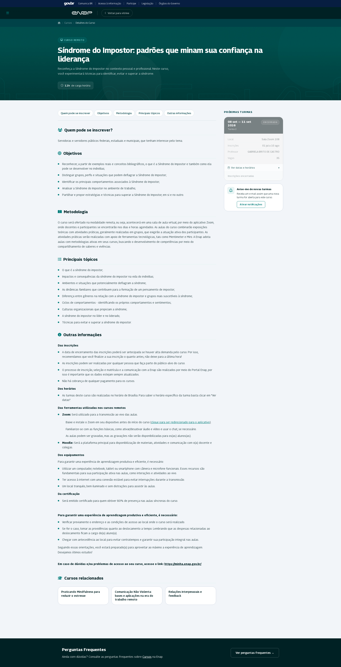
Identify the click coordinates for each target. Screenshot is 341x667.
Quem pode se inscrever (75, 113)
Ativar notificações (251, 204)
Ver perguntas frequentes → (255, 652)
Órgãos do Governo (169, 3)
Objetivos (103, 113)
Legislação (147, 3)
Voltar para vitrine (118, 13)
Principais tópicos (149, 113)
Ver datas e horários (255, 167)
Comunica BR (85, 3)
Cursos (68, 22)
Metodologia (124, 113)
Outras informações (179, 113)
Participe (131, 3)
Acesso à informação (109, 3)
